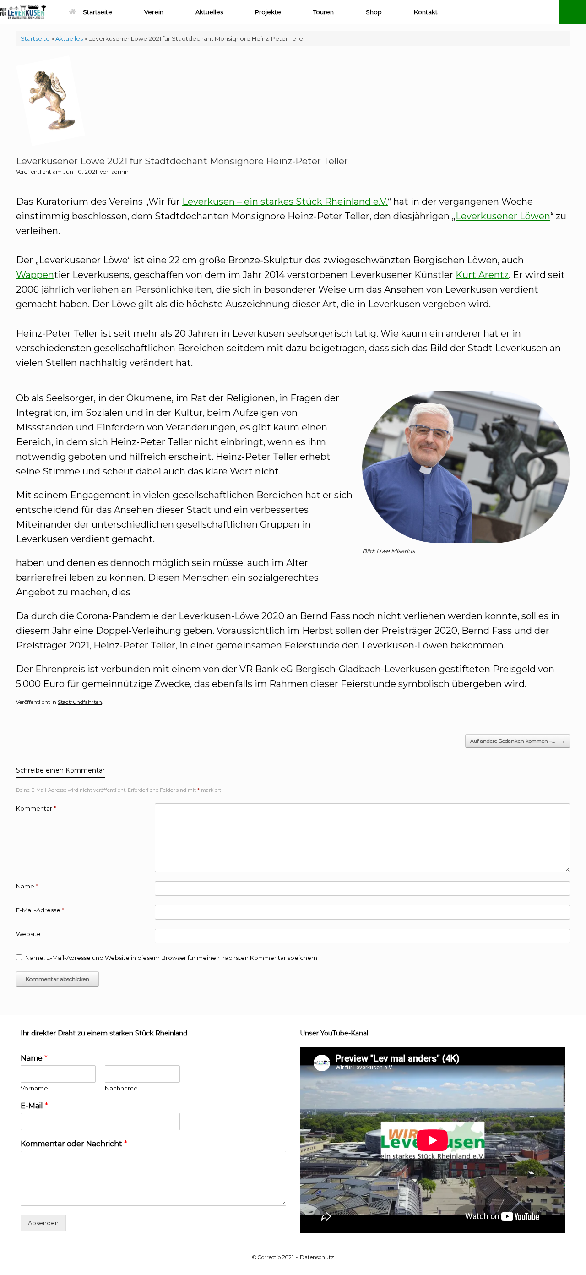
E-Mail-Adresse (40, 910)
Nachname (121, 1088)
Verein (153, 12)
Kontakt (426, 12)
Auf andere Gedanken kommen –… (517, 741)
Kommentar (36, 808)
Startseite (97, 12)
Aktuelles (209, 12)
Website (28, 933)
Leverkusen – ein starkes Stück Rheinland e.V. (285, 201)
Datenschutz (317, 1257)
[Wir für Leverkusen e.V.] (23, 12)
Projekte (268, 12)
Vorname (34, 1088)
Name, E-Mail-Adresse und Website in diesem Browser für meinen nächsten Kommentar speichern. (172, 957)
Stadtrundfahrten (80, 702)
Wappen (35, 274)
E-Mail (34, 1105)
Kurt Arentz (482, 274)
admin (120, 171)
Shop (374, 12)
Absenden (43, 1222)
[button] (572, 12)
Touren (323, 12)
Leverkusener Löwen (503, 216)
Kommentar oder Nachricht (74, 1143)
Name (27, 886)
